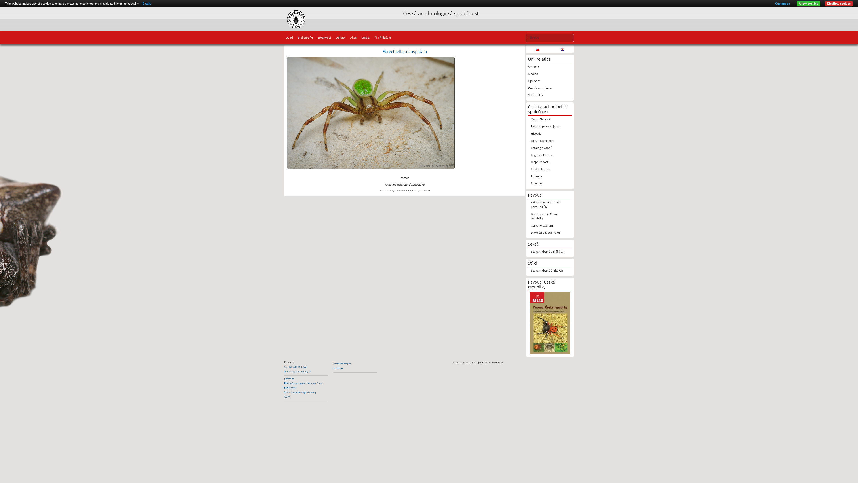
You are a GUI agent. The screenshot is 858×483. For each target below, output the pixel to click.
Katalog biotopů (541, 148)
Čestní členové (540, 119)
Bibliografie (305, 38)
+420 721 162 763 (296, 366)
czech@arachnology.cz (298, 371)
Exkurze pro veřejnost (545, 126)
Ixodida (533, 74)
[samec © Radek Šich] (371, 113)
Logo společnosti (542, 155)
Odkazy (341, 38)
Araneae (533, 67)
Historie (536, 133)
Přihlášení (384, 38)
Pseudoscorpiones (540, 88)
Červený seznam (542, 225)
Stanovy (536, 183)
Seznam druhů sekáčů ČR (547, 252)
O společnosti (540, 162)
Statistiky (338, 368)
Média (365, 38)
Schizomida (535, 95)
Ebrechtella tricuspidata (405, 51)
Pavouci (290, 387)
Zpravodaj (324, 38)
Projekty (536, 176)
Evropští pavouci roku (545, 233)
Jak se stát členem (542, 141)
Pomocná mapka (342, 363)
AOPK (287, 396)
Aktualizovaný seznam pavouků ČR (546, 204)
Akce (353, 38)
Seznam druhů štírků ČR (547, 271)
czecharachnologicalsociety (301, 392)
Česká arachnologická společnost (304, 383)
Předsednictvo (540, 169)
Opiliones (534, 81)
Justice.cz (289, 378)
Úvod (289, 38)
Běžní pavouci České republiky (544, 216)
